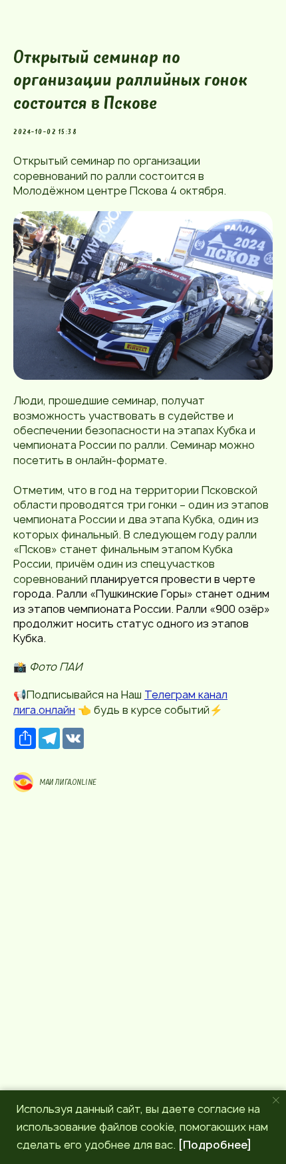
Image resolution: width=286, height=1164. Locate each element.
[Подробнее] (214, 1144)
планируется (124, 579)
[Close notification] (276, 1100)
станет (214, 593)
